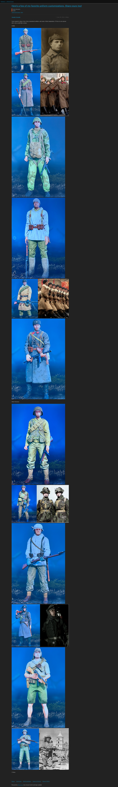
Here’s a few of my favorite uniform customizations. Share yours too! (47, 6)
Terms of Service (37, 781)
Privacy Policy (46, 781)
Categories (19, 781)
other (22, 12)
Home (13, 781)
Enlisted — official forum (7, 1)
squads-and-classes (16, 12)
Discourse (20, 785)
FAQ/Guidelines (27, 781)
